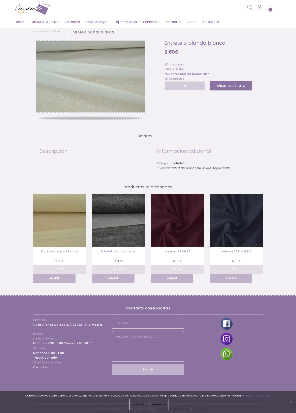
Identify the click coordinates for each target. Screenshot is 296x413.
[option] (90, 76)
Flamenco (151, 22)
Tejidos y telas (125, 22)
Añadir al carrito (231, 86)
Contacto (211, 22)
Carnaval (72, 22)
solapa (207, 168)
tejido (217, 168)
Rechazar (159, 404)
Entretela (62, 31)
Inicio (20, 22)
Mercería (173, 22)
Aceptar (138, 404)
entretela (178, 168)
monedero (193, 168)
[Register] (259, 7)
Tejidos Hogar (97, 22)
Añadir (54, 278)
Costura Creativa (45, 22)
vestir (226, 168)
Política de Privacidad (255, 395)
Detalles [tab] (145, 135)
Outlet (192, 22)
